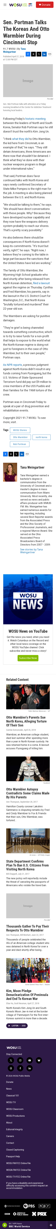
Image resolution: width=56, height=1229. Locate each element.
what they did (20, 139)
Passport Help (13, 1156)
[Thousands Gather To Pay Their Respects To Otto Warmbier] (28, 905)
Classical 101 (12, 1095)
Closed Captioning (15, 1150)
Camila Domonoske (14, 730)
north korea (41, 437)
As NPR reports (12, 364)
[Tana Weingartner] (10, 472)
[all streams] (52, 1225)
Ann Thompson (12, 802)
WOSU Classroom (14, 1109)
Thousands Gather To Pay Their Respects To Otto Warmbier (27, 928)
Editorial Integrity (14, 1129)
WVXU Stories (20, 430)
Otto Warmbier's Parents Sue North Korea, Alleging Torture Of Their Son (26, 721)
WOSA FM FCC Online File (18, 1170)
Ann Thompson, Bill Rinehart (18, 935)
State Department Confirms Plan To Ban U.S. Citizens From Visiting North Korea (27, 865)
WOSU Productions (15, 1116)
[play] (5, 1225)
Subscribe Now (28, 658)
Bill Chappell (11, 874)
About (9, 1123)
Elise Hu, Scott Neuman (16, 1003)
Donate (46, 4)
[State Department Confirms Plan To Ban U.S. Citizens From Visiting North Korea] (28, 840)
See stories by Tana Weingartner (31, 551)
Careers (10, 1136)
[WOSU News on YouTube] (28, 599)
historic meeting (35, 118)
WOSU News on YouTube (28, 631)
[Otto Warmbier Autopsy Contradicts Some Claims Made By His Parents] (28, 769)
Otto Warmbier (20, 437)
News (9, 1089)
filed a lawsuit (41, 283)
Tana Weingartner (14, 50)
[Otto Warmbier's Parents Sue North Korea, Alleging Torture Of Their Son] (28, 696)
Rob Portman (19, 444)
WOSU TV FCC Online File (18, 1177)
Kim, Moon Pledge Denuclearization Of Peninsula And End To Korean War (27, 995)
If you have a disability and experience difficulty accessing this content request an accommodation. (27, 1185)
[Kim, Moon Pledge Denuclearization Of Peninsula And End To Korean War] (28, 970)
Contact (10, 1143)
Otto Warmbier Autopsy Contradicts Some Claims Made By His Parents (27, 793)
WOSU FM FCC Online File (18, 1163)
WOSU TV (11, 1102)
